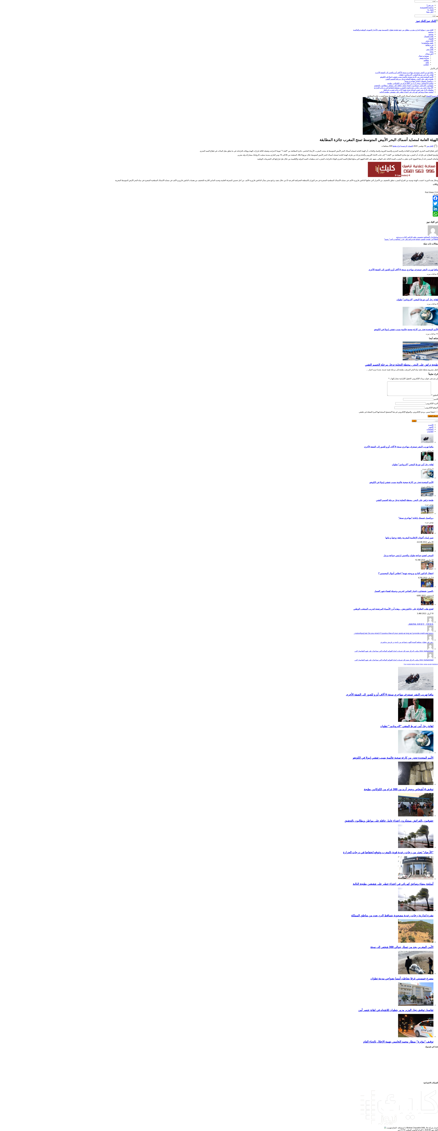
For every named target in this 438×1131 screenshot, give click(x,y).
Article (417, 664)
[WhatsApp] (219, 214)
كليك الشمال (428, 36)
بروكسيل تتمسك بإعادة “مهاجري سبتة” (418, 81)
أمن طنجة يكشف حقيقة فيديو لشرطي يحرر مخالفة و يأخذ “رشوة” (411, 239)
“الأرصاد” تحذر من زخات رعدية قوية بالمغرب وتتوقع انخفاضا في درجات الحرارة (403, 88)
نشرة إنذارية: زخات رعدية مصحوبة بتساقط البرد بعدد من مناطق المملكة (392, 915)
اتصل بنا (430, 10)
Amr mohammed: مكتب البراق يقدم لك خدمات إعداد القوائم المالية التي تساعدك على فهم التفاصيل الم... (393, 651)
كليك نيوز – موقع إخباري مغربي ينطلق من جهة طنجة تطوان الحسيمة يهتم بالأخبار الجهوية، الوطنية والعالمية (393, 30)
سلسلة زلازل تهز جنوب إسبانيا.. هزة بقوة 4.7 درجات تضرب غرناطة (408, 90)
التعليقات (430, 429)
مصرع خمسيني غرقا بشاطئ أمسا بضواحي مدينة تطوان (401, 978)
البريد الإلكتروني (432, 403)
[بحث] (437, 1)
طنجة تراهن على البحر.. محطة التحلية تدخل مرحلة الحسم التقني (409, 79)
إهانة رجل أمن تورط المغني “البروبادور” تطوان (416, 75)
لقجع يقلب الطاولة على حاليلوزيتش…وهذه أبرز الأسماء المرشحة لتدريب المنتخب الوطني (393, 609)
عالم (431, 47)
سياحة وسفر (424, 58)
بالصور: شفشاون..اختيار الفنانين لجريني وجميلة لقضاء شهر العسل (403, 591)
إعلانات (426, 64)
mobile (409, 664)
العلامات (430, 431)
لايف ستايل (429, 54)
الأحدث (430, 425)
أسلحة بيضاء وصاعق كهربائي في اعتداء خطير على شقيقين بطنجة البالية (406, 92)
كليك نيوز (429, 146)
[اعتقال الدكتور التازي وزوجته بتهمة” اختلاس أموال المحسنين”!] (427, 569)
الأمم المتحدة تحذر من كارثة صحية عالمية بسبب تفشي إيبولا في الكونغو (406, 77)
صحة (431, 51)
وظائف (426, 60)
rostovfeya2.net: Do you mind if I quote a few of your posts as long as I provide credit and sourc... (393, 633)
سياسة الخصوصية (426, 7)
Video (421, 664)
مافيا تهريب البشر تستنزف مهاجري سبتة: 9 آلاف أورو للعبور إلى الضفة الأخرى (404, 72)
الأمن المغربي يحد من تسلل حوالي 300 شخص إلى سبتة (401, 947)
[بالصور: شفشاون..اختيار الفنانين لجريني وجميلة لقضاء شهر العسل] (427, 587)
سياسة (430, 32)
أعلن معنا (429, 12)
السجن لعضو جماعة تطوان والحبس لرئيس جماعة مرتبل (408, 555)
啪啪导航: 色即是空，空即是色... (420, 624)
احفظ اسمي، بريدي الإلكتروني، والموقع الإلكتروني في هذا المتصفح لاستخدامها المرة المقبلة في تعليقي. (397, 412)
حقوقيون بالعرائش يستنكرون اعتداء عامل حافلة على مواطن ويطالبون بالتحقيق (403, 85)
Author (413, 664)
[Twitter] (219, 203)
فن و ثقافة (429, 45)
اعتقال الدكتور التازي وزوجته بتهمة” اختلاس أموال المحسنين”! (405, 573)
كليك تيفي (429, 49)
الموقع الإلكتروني (431, 408)
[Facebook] (219, 198)
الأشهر (431, 427)
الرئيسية (435, 96)
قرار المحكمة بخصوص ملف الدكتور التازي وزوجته (417, 237)
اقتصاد (431, 38)
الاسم (436, 399)
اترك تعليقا (396, 146)
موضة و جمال (423, 56)
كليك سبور (429, 41)
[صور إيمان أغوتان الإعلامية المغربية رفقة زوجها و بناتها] (427, 533)
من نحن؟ (430, 5)
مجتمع (431, 34)
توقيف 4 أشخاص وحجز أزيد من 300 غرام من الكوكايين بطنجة (410, 83)
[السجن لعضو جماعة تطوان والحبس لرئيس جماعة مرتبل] (427, 551)
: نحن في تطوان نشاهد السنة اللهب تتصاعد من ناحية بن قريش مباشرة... (406, 642)
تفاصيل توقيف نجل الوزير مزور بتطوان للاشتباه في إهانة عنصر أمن (395, 1010)
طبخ (427, 62)
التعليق (434, 395)
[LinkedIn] (219, 208)
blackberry (435, 664)
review (425, 664)
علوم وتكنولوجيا (427, 43)
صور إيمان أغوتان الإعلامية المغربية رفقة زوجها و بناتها (409, 537)
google (430, 664)
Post (405, 664)
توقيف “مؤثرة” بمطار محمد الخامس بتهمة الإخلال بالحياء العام (398, 1041)
